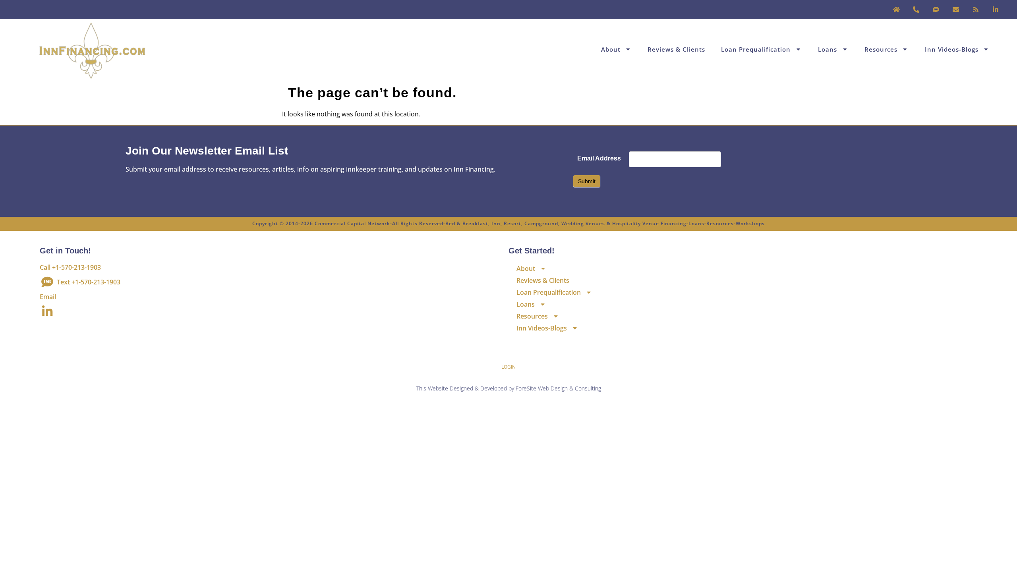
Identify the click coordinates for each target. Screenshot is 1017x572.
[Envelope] (955, 9)
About (611, 49)
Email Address (599, 158)
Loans (827, 49)
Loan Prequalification (756, 49)
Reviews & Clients (676, 49)
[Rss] (975, 9)
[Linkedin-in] (995, 9)
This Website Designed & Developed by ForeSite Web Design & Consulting (508, 388)
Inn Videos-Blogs (951, 49)
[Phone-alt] (916, 9)
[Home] (896, 9)
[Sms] (935, 9)
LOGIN (508, 366)
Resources (880, 49)
